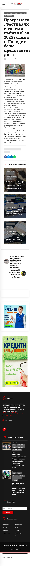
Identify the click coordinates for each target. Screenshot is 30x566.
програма (13, 149)
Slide (14, 444)
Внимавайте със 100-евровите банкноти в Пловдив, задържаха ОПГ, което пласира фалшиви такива (14, 241)
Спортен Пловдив (6, 533)
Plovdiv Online (8, 13)
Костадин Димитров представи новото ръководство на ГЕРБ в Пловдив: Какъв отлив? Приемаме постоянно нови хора (19, 459)
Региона (9, 178)
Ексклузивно (23, 13)
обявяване (7, 149)
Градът (15, 13)
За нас (12, 549)
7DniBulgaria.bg (17, 413)
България (4, 527)
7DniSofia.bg (8, 415)
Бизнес (19, 473)
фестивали (7, 152)
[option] (15, 70)
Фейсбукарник (5, 535)
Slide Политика (21, 444)
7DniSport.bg (6, 413)
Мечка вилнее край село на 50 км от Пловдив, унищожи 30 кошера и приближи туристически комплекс (14, 188)
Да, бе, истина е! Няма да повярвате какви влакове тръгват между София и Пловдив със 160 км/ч (18, 488)
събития (18, 149)
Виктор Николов (19, 182)
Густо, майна (5, 530)
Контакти (18, 549)
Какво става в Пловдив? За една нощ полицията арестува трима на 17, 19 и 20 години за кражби (15, 214)
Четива (16, 535)
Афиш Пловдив (18, 524)
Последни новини (9, 15)
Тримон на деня (18, 533)
